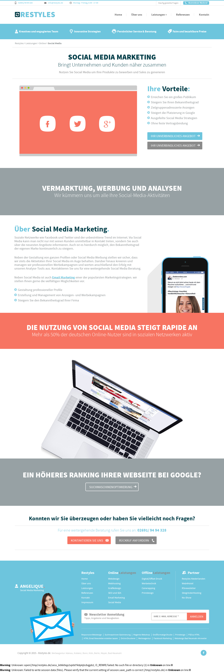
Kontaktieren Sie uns (87, 541)
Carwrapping (148, 588)
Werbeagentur (144, 638)
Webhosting (114, 583)
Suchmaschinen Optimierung (118, 634)
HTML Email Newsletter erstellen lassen (101, 638)
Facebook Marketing (163, 638)
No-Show (186, 597)
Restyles (19, 43)
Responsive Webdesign (91, 634)
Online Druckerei (128, 638)
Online (42, 43)
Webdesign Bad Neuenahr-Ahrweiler (190, 638)
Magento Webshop (141, 634)
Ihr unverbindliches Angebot (173, 136)
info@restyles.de (55, 3)
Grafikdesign (114, 588)
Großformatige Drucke (162, 634)
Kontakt (204, 14)
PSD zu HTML (194, 634)
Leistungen (158, 14)
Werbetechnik (149, 583)
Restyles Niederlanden (193, 578)
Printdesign (148, 593)
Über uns (136, 14)
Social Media (114, 602)
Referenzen (183, 14)
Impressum (87, 602)
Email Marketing (63, 277)
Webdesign (114, 578)
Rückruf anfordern (134, 541)
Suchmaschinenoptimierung (110, 487)
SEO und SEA (114, 593)
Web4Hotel (187, 583)
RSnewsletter (189, 588)
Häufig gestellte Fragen (168, 3)
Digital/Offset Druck (152, 578)
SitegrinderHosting (191, 593)
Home (118, 14)
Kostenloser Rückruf (197, 2)
